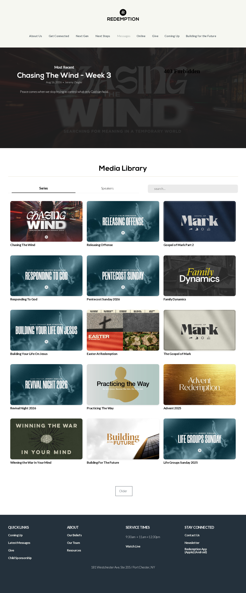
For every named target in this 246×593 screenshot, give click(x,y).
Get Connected (59, 36)
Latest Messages (19, 543)
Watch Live (133, 546)
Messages (124, 36)
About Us (36, 36)
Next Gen (82, 36)
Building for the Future (201, 36)
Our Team (73, 543)
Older (124, 491)
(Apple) (189, 552)
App (204, 549)
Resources (74, 550)
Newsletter (192, 543)
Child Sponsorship (20, 558)
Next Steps (103, 36)
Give (155, 36)
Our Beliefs (74, 535)
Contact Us (192, 535)
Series (43, 188)
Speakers (107, 188)
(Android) (200, 552)
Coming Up (172, 36)
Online (141, 36)
